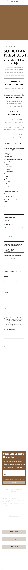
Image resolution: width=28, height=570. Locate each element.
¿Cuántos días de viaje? (9, 237)
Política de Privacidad (14, 546)
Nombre (5, 281)
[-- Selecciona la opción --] (13, 248)
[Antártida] (13, 155)
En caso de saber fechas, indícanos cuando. (12, 200)
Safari (7, 164)
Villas (7, 186)
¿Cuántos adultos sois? (10, 217)
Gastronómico (9, 171)
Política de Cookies (14, 531)
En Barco (8, 179)
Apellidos (16, 281)
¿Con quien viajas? (8, 210)
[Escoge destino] (13, 153)
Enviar (6, 337)
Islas (7, 176)
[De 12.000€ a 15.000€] (13, 251)
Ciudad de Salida (8, 301)
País (5, 308)
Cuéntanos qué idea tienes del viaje (13, 255)
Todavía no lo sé (10, 194)
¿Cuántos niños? (8, 224)
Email (5, 285)
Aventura (8, 169)
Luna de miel (9, 166)
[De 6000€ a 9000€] (13, 249)
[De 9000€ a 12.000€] (13, 250)
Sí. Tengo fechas (10, 196)
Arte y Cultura (9, 162)
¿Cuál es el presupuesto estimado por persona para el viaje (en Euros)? (13, 245)
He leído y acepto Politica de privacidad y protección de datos (14, 325)
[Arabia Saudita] (13, 156)
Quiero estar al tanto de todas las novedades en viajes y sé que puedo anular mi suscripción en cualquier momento (15, 320)
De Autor (8, 183)
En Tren (8, 181)
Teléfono (6, 292)
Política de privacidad (20, 479)
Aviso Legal (14, 539)
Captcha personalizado (10, 329)
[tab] (11, 46)
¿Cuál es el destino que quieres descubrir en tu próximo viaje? (14, 149)
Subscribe (14, 482)
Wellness (8, 174)
